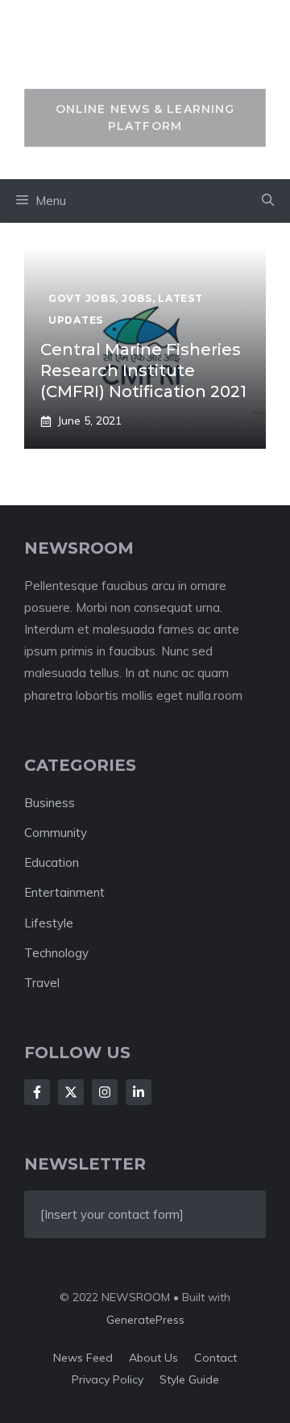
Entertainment (64, 892)
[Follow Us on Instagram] (105, 1092)
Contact (215, 1357)
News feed (83, 1357)
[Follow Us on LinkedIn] (138, 1092)
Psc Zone (145, 53)
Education (51, 862)
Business (49, 802)
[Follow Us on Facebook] (37, 1092)
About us (153, 1357)
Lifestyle (48, 923)
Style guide (189, 1379)
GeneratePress (145, 1319)
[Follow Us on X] (71, 1092)
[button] (268, 201)
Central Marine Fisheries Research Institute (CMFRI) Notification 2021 (143, 370)
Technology (56, 953)
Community (55, 832)
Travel (42, 982)
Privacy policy (107, 1379)
